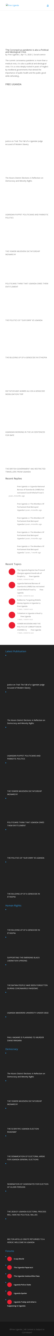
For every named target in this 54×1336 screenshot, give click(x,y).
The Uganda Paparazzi (23, 1267)
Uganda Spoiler (20, 1293)
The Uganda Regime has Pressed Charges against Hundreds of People (31, 573)
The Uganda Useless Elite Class (26, 1276)
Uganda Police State (22, 1284)
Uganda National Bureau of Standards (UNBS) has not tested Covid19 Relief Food (31, 489)
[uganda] (27, 96)
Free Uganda (13, 54)
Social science (39, 54)
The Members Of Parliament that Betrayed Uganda (30, 507)
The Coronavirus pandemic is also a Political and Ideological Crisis (26, 50)
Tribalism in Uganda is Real (28, 613)
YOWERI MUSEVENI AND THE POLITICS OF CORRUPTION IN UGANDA (29, 626)
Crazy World (18, 1259)
